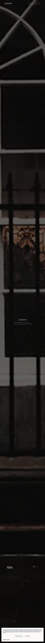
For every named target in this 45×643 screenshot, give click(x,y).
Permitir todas (19, 636)
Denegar (27, 636)
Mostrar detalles (6, 639)
